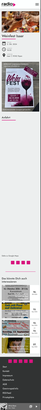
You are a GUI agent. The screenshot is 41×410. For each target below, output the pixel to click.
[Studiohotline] (31, 361)
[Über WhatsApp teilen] (23, 262)
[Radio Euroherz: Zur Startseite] (18, 4)
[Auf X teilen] (18, 262)
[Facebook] (15, 361)
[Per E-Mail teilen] (28, 262)
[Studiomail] (26, 361)
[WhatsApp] (10, 361)
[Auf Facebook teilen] (12, 262)
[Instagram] (20, 361)
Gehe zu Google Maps (10, 256)
